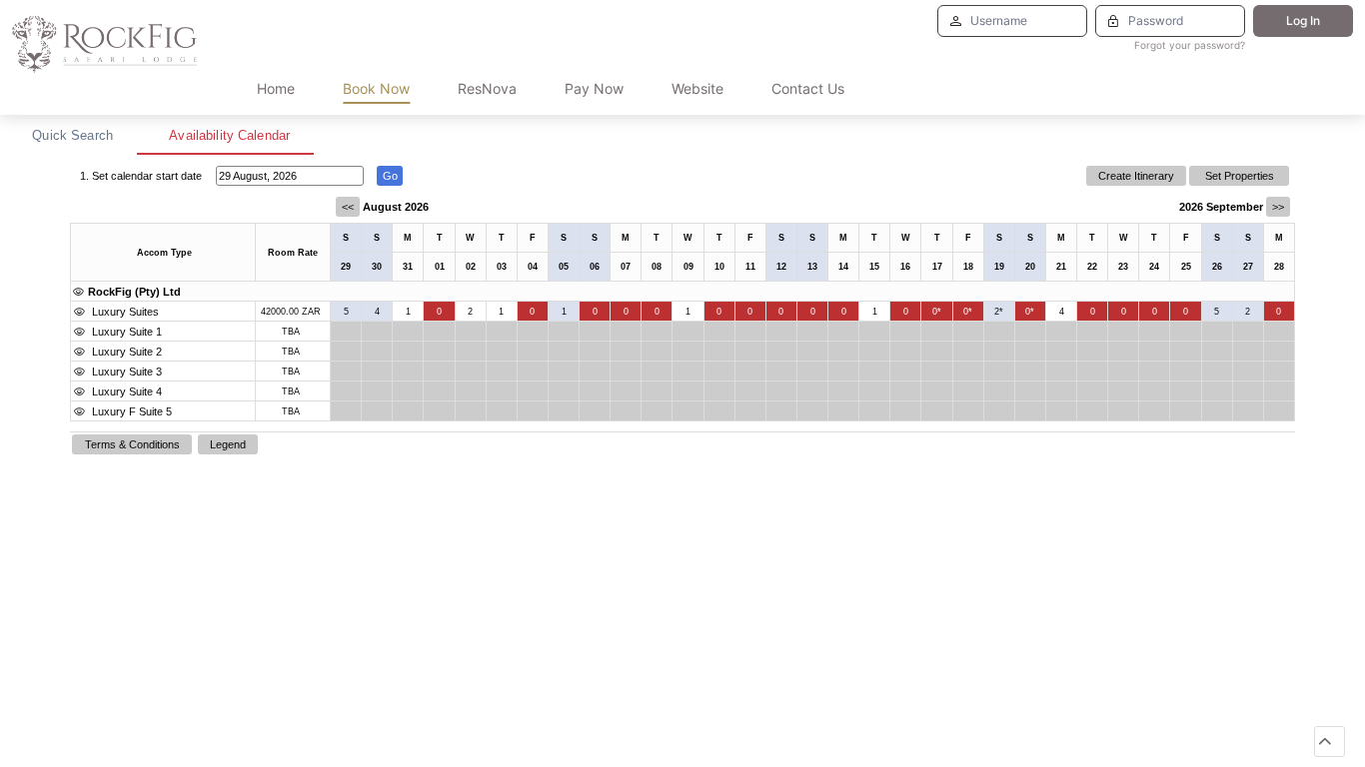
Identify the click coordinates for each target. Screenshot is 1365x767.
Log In (1303, 20)
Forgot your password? (1189, 45)
